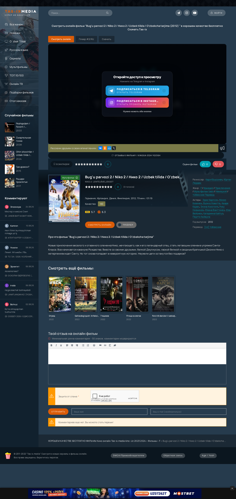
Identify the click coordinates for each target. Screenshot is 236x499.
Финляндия (123, 198)
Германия (90, 198)
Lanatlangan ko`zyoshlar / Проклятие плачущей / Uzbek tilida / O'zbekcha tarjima (21, 294)
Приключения (222, 187)
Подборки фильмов (22, 92)
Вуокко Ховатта (211, 203)
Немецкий (221, 191)
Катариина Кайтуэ (213, 213)
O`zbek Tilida (18, 41)
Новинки (15, 33)
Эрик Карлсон (210, 199)
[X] (114, 148)
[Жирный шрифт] (51, 345)
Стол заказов (18, 101)
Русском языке (19, 50)
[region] (137, 94)
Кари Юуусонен (214, 179)
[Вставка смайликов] (94, 345)
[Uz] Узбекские (212, 226)
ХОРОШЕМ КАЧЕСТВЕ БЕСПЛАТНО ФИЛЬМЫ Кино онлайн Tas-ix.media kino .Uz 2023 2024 (97, 440)
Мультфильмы (18, 67)
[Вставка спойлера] (110, 345)
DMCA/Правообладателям (128, 455)
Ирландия (102, 198)
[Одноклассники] (105, 148)
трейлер (128, 225)
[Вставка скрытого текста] (114, 345)
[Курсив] (56, 345)
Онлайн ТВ (16, 84)
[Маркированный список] (83, 345)
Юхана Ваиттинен (215, 209)
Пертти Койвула (201, 216)
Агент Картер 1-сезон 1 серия (21, 237)
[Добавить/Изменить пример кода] (105, 345)
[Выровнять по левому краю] (67, 345)
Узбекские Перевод (203, 194)
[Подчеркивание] (61, 345)
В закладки (62, 164)
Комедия (208, 187)
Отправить (58, 411)
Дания (112, 198)
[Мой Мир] (109, 148)
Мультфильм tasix (204, 191)
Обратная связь (173, 455)
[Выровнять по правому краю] (76, 345)
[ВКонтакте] (100, 148)
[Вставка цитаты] (100, 345)
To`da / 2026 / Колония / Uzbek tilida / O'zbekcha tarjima (21, 256)
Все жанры (16, 24)
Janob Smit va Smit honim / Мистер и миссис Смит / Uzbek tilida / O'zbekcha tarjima (21, 216)
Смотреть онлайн (99, 225)
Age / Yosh (208, 455)
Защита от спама (67, 396)
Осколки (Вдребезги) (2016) (21, 275)
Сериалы (15, 58)
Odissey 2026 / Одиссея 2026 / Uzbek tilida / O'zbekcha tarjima (21, 316)
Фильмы (152, 440)
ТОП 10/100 (17, 75)
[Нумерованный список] (88, 345)
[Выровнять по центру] (72, 345)
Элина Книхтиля (209, 206)
